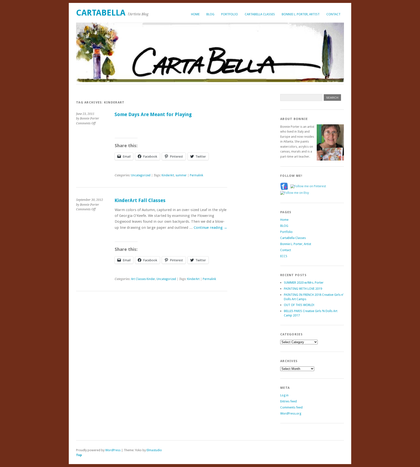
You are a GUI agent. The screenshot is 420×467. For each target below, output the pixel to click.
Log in (284, 395)
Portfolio (229, 14)
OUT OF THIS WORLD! (299, 305)
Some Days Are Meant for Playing (153, 114)
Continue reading (210, 227)
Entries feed (288, 401)
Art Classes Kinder (143, 279)
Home (195, 14)
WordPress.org (290, 413)
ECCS (283, 256)
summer (181, 175)
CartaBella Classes (260, 14)
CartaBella (100, 12)
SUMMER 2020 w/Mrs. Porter (304, 282)
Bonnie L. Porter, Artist (301, 14)
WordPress (113, 450)
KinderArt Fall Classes (140, 200)
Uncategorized (140, 175)
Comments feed (291, 407)
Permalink (196, 175)
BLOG (210, 14)
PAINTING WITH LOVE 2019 (303, 288)
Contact (333, 14)
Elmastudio (154, 450)
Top (79, 455)
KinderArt (168, 175)
